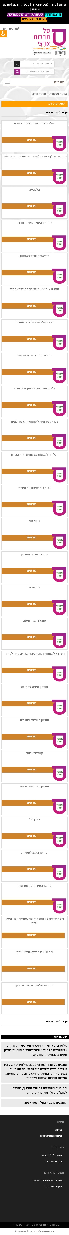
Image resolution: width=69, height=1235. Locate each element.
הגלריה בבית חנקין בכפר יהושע (34, 123)
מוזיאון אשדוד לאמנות (34, 256)
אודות (58, 1130)
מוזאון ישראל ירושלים (34, 720)
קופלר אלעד (34, 753)
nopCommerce (43, 1231)
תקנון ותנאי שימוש (51, 1136)
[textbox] (37, 64)
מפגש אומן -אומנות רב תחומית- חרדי (34, 289)
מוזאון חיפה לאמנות (34, 687)
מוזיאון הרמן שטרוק (34, 554)
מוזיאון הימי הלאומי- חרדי (34, 223)
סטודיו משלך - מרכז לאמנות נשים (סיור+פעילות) (35, 157)
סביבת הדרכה (21, 4)
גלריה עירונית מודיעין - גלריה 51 (34, 389)
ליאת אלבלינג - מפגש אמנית (34, 322)
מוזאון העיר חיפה (34, 621)
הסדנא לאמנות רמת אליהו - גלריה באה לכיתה (35, 654)
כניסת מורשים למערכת (25, 15)
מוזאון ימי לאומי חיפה (34, 786)
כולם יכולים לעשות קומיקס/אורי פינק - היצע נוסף (34, 921)
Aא (4, 28)
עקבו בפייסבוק (53, 1186)
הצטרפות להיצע (34, 19)
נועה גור (34, 521)
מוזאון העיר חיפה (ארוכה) (35, 886)
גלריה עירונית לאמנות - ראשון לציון (34, 422)
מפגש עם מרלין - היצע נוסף (34, 952)
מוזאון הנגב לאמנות (34, 853)
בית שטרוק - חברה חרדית (34, 356)
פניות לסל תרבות (52, 1155)
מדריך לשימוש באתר (44, 4)
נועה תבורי (34, 588)
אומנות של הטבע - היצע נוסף (34, 985)
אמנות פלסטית (58, 94)
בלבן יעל (34, 820)
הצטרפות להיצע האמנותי (47, 1180)
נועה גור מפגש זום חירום (34, 488)
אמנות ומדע (39, 94)
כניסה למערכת (53, 1161)
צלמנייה (34, 190)
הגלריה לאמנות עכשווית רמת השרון (34, 455)
